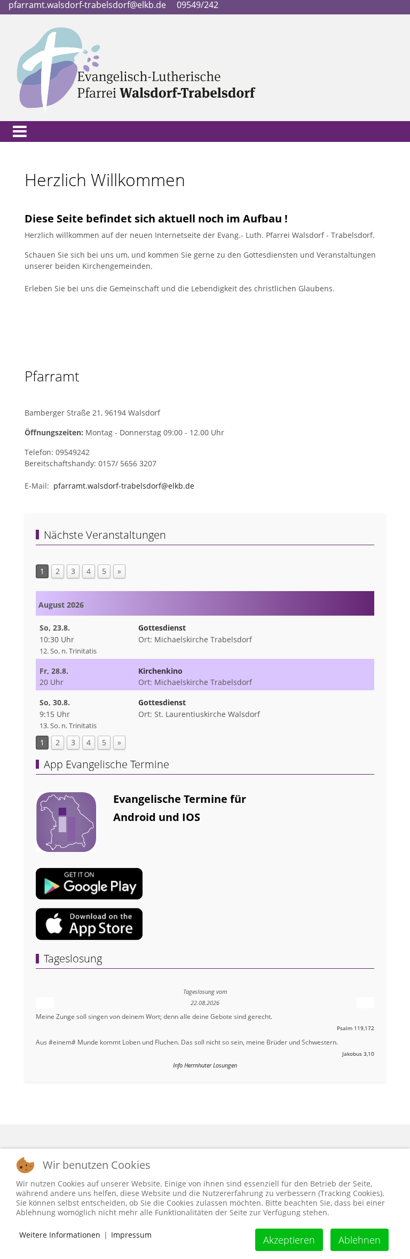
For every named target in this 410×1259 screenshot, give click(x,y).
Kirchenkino (160, 671)
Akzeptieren (289, 1239)
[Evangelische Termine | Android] (89, 883)
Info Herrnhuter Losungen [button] (205, 1065)
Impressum (131, 1235)
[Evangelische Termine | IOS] (89, 923)
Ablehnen (359, 1239)
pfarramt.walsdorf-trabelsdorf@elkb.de (123, 486)
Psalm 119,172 (355, 1028)
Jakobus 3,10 (358, 1053)
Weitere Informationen (59, 1235)
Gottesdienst (162, 628)
